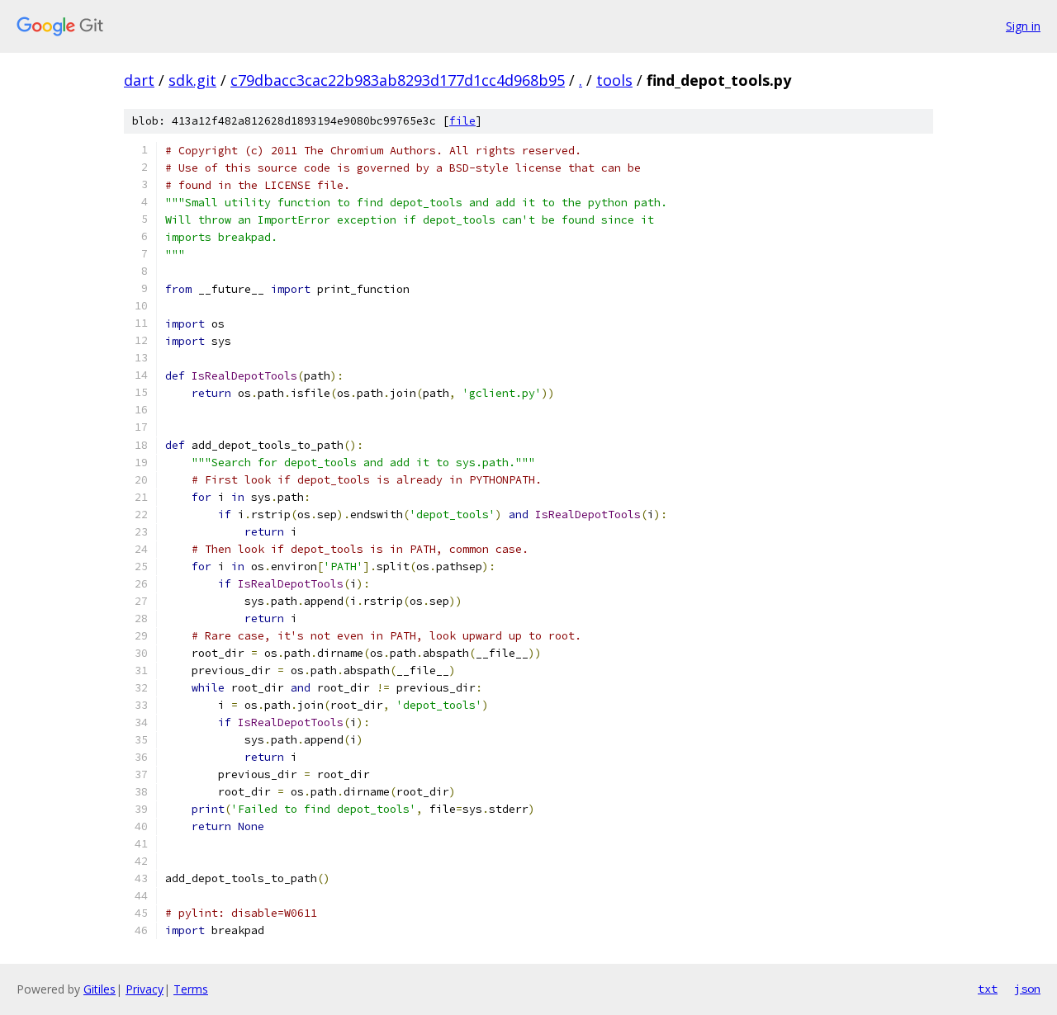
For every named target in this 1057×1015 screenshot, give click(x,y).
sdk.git (192, 80)
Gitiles (99, 989)
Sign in (1023, 26)
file (462, 121)
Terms (190, 989)
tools (614, 80)
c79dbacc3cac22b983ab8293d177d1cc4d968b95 (397, 80)
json (1027, 988)
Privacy (145, 989)
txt (988, 988)
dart (139, 80)
